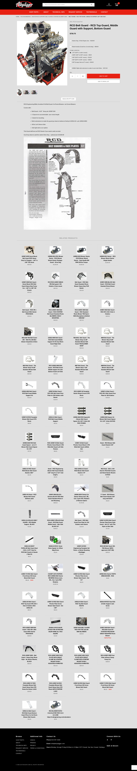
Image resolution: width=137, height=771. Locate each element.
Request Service (75, 12)
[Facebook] (108, 740)
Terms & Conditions (37, 748)
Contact (104, 12)
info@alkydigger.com (58, 743)
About (45, 12)
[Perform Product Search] (91, 4)
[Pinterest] (112, 740)
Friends (33, 742)
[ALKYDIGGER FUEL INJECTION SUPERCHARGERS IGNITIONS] (24, 4)
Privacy (33, 745)
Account (109, 5)
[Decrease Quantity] (72, 76)
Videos (32, 740)
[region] (42, 92)
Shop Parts (33, 12)
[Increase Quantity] (83, 76)
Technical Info (58, 12)
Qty (71, 72)
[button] (19, 92)
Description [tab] (69, 99)
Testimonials (91, 12)
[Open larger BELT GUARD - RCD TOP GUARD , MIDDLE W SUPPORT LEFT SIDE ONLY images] (42, 54)
